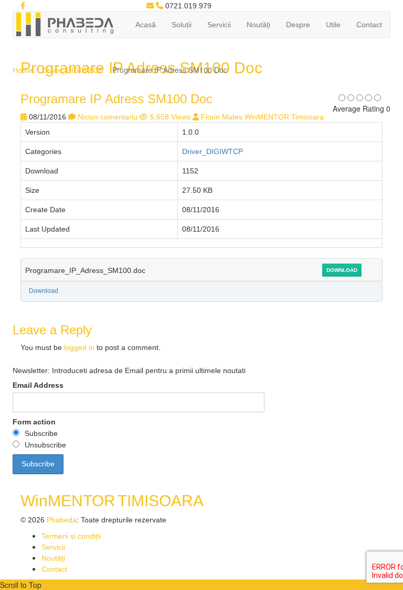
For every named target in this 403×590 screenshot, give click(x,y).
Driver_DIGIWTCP (72, 70)
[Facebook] (22, 6)
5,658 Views (170, 117)
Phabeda (62, 520)
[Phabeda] (64, 23)
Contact (369, 24)
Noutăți (258, 24)
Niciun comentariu (107, 117)
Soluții (182, 24)
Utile (333, 24)
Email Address (38, 385)
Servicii (219, 24)
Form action (34, 422)
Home (23, 70)
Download (341, 270)
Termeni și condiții (71, 536)
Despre (298, 24)
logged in (79, 347)
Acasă (145, 24)
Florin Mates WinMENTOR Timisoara (262, 117)
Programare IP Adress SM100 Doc (116, 99)
